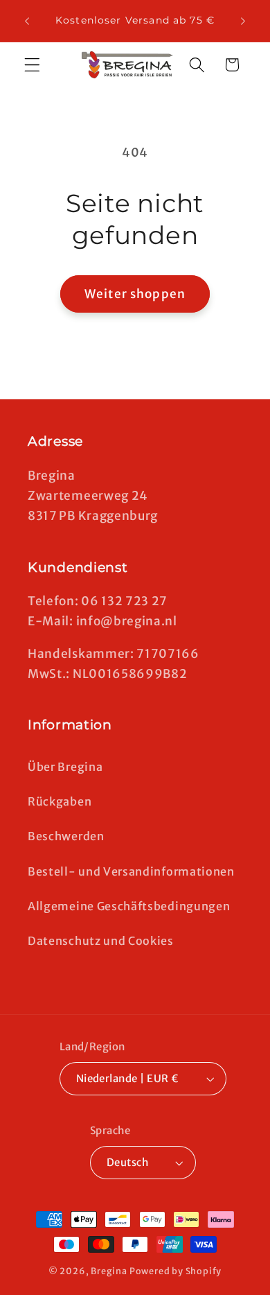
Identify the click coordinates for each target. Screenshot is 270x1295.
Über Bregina (65, 767)
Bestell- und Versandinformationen (131, 871)
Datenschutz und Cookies (101, 941)
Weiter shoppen (135, 294)
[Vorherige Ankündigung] (27, 21)
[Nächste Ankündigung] (243, 21)
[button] (32, 64)
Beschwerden (66, 836)
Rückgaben (59, 801)
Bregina (109, 1271)
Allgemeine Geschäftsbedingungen (129, 906)
